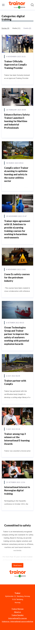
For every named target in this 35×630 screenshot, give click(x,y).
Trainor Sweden (17, 615)
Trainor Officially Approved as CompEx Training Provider (15, 64)
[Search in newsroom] (32, 4)
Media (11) (16, 28)
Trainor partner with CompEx (15, 382)
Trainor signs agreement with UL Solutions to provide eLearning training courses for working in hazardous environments (17, 229)
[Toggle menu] (3, 5)
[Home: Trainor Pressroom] (17, 5)
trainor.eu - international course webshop (17, 621)
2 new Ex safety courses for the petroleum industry (17, 277)
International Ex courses (17, 618)
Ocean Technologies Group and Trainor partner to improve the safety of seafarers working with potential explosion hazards (16, 335)
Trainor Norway (17, 609)
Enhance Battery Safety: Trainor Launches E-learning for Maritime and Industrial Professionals (17, 121)
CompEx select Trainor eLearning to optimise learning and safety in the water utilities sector (16, 174)
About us (17, 612)
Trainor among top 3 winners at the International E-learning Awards (17, 438)
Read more (17, 565)
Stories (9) (5, 28)
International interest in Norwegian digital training (17, 490)
